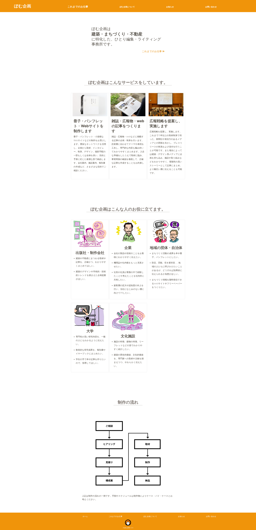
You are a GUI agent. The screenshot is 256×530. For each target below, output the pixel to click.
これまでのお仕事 (78, 6)
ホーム (85, 516)
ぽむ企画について (127, 7)
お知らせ (170, 7)
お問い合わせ (211, 7)
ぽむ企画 (22, 5)
